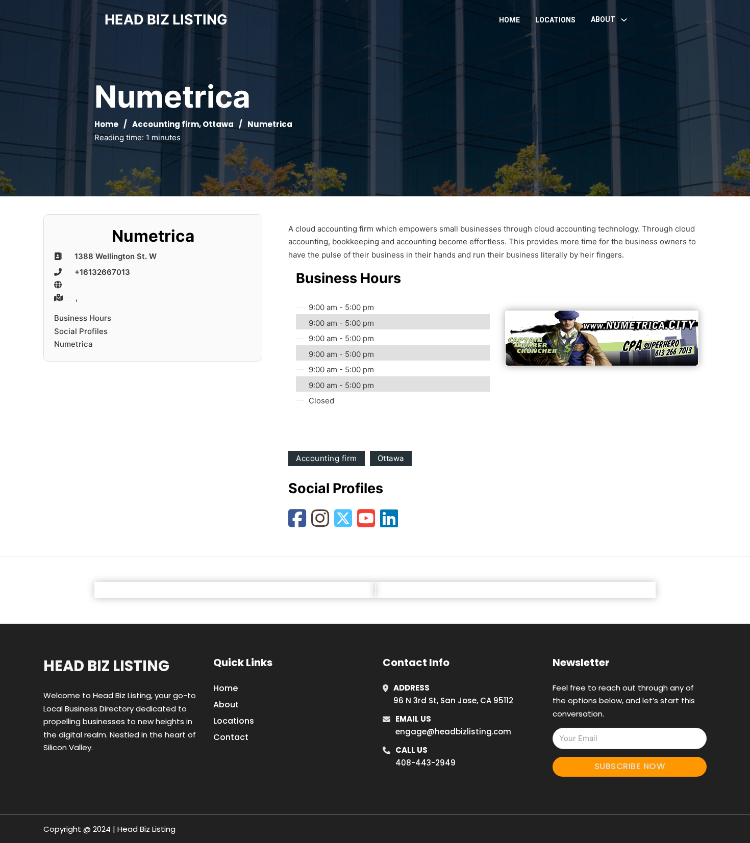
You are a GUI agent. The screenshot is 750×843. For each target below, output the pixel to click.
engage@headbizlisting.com (453, 731)
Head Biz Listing (106, 666)
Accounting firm (165, 124)
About (226, 704)
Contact (230, 737)
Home (509, 20)
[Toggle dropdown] (624, 19)
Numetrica (73, 344)
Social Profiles (81, 331)
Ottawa (218, 124)
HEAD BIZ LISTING (166, 19)
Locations (555, 20)
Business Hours (82, 318)
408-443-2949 (425, 762)
